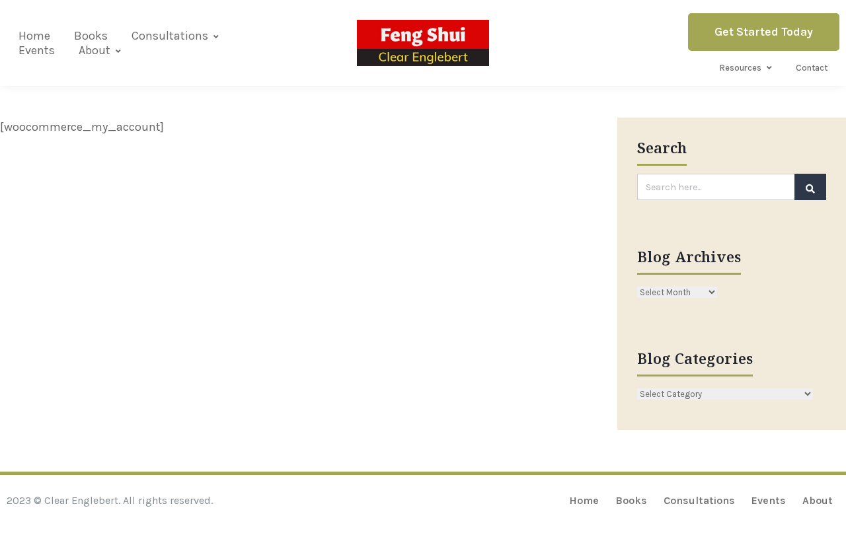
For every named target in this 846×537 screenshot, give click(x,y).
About (94, 50)
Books (91, 35)
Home (34, 35)
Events (37, 50)
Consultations (170, 35)
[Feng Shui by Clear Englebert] (423, 42)
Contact (811, 68)
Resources (740, 68)
